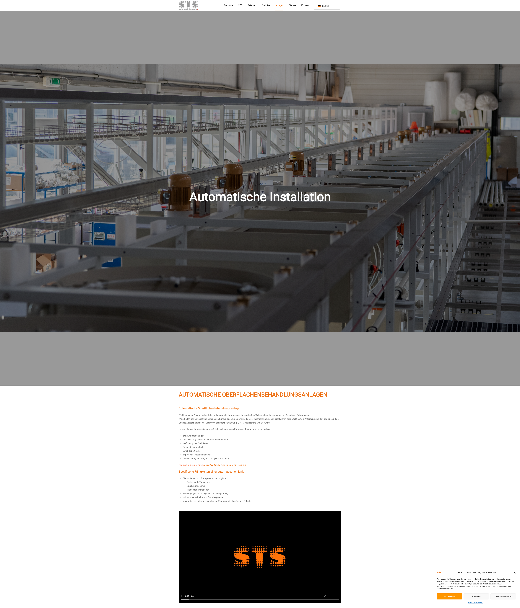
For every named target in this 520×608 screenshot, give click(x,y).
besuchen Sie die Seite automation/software (225, 465)
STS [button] (240, 5)
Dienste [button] (292, 5)
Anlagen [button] (279, 5)
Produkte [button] (265, 5)
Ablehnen (476, 596)
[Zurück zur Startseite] (188, 5)
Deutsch (325, 6)
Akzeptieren (449, 596)
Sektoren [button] (252, 5)
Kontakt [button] (305, 5)
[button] (514, 572)
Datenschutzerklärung (476, 603)
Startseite (228, 5)
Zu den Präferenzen (503, 596)
